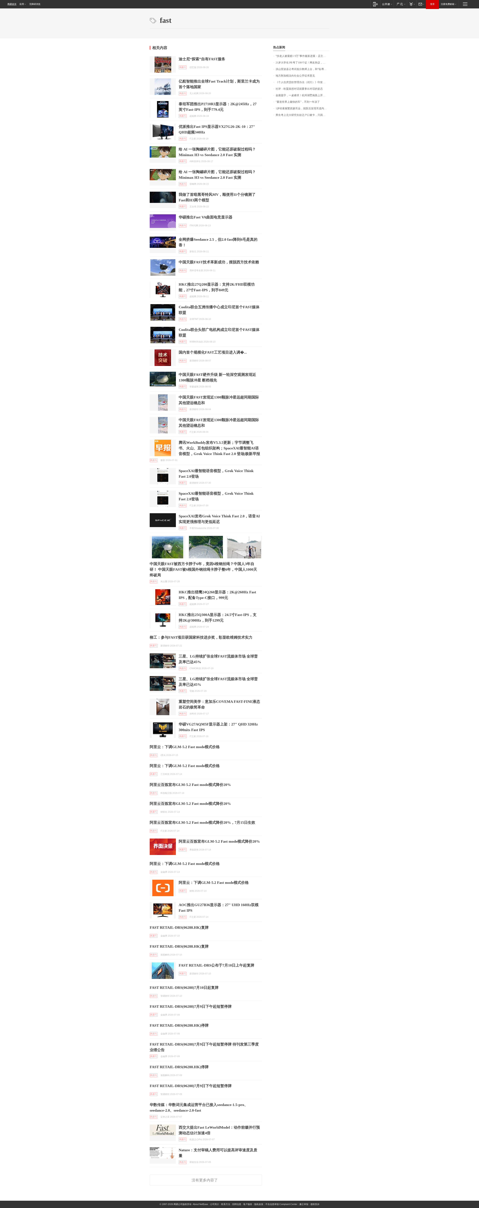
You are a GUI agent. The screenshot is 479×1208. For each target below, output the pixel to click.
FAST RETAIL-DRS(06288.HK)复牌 (179, 927)
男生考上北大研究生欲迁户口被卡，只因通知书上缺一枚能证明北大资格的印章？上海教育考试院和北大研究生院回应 (302, 115)
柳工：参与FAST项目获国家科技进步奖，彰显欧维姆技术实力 (201, 637)
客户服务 (247, 1204)
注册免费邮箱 (447, 4)
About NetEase (200, 1204)
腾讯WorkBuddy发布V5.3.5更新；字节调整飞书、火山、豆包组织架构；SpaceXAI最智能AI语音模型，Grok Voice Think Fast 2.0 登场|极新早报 (219, 448)
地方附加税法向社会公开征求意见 (295, 75)
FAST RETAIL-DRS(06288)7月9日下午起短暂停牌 (191, 1006)
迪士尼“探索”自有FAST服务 (202, 59)
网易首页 (11, 4)
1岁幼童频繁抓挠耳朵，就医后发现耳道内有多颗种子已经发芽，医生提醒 (302, 108)
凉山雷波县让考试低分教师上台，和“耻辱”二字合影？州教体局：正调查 (302, 69)
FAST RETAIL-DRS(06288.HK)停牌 (179, 1025)
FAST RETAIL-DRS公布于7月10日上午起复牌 (216, 965)
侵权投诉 (314, 1204)
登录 (432, 4)
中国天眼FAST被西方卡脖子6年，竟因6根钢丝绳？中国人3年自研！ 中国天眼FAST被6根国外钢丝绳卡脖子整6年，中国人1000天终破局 (203, 569)
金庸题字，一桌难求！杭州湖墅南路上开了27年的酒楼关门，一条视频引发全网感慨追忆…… (302, 95)
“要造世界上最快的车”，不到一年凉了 (298, 102)
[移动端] (375, 4)
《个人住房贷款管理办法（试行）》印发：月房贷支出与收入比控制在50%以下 (302, 82)
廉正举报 (303, 1204)
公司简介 (214, 1204)
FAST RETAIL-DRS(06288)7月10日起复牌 (184, 987)
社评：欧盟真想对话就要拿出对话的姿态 (299, 88)
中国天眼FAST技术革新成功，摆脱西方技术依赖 (219, 262)
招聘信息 (236, 1204)
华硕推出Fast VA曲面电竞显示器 (205, 217)
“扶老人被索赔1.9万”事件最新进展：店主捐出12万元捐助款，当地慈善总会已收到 (302, 56)
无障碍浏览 (34, 4)
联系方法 (225, 1204)
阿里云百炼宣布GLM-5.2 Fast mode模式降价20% (190, 785)
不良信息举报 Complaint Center (281, 1204)
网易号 (182, 67)
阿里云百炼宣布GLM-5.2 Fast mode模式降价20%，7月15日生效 (202, 822)
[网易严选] (400, 4)
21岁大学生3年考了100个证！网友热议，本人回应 (302, 62)
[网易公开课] (387, 4)
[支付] (412, 4)
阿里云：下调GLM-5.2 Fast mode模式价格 (185, 747)
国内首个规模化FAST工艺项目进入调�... (213, 352)
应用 (21, 4)
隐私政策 (258, 1204)
